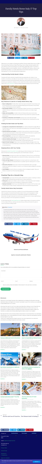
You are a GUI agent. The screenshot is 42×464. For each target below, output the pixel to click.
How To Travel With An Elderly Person (31, 338)
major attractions (10, 83)
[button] (21, 1)
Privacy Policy (4, 448)
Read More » (3, 349)
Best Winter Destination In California (10, 367)
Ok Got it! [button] (36, 461)
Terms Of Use (4, 450)
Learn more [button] (4, 462)
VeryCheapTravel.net (15, 200)
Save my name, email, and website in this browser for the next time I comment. (20, 285)
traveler (10, 207)
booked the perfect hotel (12, 151)
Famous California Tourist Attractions (10, 338)
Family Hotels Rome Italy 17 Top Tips (10, 396)
